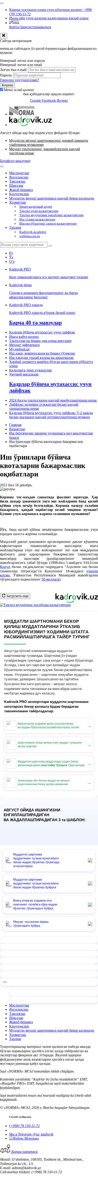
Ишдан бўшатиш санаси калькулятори (48, 223)
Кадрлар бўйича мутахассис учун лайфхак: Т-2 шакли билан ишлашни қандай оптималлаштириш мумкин (51, 415)
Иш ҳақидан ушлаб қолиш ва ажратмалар (41, 358)
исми (6, 575)
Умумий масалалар (24, 374)
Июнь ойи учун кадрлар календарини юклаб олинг (49, 18)
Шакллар (16, 185)
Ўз (11, 257)
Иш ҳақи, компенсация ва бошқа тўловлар (42, 353)
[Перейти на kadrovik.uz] (30, 125)
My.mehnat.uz (19, 349)
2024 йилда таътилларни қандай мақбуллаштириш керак (53, 400)
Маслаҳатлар (19, 173)
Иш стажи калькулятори (37, 219)
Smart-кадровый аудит (35, 206)
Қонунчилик (19, 194)
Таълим (15, 227)
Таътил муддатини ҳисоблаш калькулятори (51, 215)
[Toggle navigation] (2, 3)
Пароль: (6, 75)
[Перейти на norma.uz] (21, 114)
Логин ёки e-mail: (13, 70)
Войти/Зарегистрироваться (30, 27)
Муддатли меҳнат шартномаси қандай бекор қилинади (51, 198)
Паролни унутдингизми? (19, 80)
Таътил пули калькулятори (38, 211)
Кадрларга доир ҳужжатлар (30, 370)
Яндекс (62, 101)
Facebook (49, 101)
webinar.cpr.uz (29, 236)
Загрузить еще (16, 596)
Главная (15, 425)
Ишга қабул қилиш (24, 337)
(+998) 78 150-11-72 (24, 1126)
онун (6, 567)
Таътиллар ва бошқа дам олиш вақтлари (40, 341)
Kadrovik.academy (32, 232)
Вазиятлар (17, 429)
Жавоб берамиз (21, 190)
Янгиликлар (18, 177)
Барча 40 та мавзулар (35, 323)
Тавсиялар (17, 181)
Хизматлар (17, 202)
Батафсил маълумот (15, 161)
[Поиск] (50, 246)
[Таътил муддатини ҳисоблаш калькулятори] (35, 605)
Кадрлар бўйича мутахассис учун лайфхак (42, 332)
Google (36, 101)
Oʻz (12, 261)
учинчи (92, 571)
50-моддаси (50, 579)
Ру (11, 253)
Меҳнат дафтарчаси (24, 345)
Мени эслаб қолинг (19, 90)
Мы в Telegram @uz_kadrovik (31, 1134)
